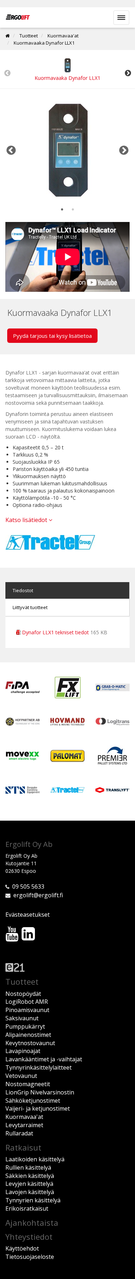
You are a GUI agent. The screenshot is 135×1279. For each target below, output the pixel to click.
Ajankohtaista (31, 1222)
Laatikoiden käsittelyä (34, 1159)
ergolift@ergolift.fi (38, 895)
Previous (7, 73)
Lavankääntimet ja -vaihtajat (43, 1059)
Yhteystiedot (29, 1236)
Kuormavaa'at (63, 35)
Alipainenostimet (28, 1035)
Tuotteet (28, 35)
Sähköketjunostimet (32, 1101)
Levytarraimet (24, 1125)
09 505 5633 (28, 886)
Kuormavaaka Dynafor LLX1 (44, 43)
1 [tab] (62, 209)
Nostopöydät (23, 994)
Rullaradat (19, 1133)
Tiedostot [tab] (23, 590)
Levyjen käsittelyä (29, 1184)
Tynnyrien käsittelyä (32, 1200)
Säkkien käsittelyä (29, 1176)
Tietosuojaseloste (29, 1257)
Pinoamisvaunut (27, 1010)
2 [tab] (73, 209)
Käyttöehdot (22, 1248)
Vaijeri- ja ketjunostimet (37, 1108)
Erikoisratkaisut (26, 1208)
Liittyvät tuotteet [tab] (30, 607)
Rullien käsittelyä (28, 1167)
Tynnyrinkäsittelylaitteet (38, 1067)
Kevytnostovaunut (30, 1043)
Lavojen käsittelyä (29, 1192)
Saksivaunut (22, 1018)
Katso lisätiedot (27, 520)
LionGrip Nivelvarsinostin (39, 1092)
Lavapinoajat (22, 1051)
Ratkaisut (23, 1147)
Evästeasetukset (27, 915)
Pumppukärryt (25, 1026)
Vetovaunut (21, 1076)
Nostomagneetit (27, 1084)
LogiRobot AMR (26, 1002)
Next (128, 73)
